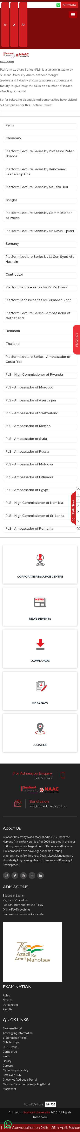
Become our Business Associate (23, 914)
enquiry (76, 340)
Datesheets (10, 1004)
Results (8, 1009)
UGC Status (10, 1047)
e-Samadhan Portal (15, 1037)
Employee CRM (12, 1075)
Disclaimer (9, 1088)
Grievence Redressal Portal (20, 1079)
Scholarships (11, 1042)
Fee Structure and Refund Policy (23, 904)
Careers (8, 1065)
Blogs (6, 1056)
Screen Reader (40, 5)
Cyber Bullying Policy (15, 1070)
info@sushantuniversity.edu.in (48, 806)
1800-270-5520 (42, 778)
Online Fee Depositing (16, 909)
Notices (8, 1000)
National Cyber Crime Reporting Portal (26, 1084)
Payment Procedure (15, 900)
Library (7, 1061)
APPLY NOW (69, 5)
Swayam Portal (12, 1028)
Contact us (10, 1051)
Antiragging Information (18, 1033)
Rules (6, 995)
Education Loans (13, 895)
